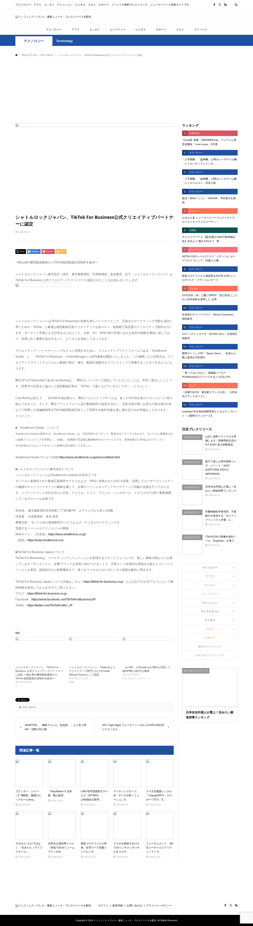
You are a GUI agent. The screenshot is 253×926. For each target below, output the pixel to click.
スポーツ (161, 29)
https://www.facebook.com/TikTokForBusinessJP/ (63, 599)
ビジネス (140, 29)
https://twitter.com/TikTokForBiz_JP (50, 605)
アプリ (75, 29)
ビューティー (117, 29)
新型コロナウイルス (210, 646)
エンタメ (94, 29)
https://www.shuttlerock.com (45, 540)
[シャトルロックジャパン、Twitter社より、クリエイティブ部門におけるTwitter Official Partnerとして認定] (94, 651)
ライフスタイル (210, 611)
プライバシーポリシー (159, 905)
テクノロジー (54, 29)
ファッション (210, 602)
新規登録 (117, 905)
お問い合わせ (134, 905)
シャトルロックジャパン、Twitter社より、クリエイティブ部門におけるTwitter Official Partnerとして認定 (93, 671)
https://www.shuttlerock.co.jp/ (67, 534)
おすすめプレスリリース (210, 655)
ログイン (103, 905)
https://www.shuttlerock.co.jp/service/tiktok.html (89, 457)
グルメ (180, 29)
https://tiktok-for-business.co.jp (103, 581)
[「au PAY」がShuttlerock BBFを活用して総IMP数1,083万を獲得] (147, 651)
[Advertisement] (126, 90)
